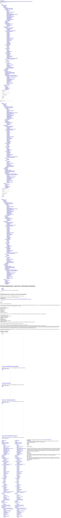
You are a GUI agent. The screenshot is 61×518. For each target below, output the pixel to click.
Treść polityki (43, 441)
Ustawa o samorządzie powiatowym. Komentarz (10, 366)
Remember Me (5, 94)
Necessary (29, 452)
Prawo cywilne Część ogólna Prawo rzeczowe (9, 435)
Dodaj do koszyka (3, 298)
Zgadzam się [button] (39, 441)
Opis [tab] (2, 300)
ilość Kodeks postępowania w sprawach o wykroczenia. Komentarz (9, 297)
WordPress (45, 439)
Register (3, 97)
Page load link (29, 440)
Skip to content (2, 0)
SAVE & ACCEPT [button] (29, 459)
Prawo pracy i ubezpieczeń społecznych (8, 399)
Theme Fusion (49, 439)
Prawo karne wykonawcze (6, 383)
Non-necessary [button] (29, 455)
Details (8, 368)
